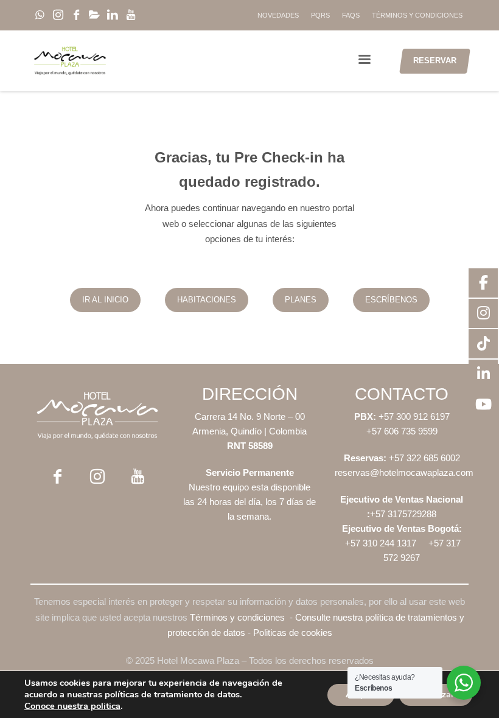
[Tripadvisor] (149, 15)
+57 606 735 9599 (402, 431)
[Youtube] (131, 15)
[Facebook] (76, 15)
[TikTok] (94, 15)
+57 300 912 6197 (414, 416)
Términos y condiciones (237, 617)
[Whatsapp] (39, 15)
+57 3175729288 (403, 514)
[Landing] (97, 415)
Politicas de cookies (292, 632)
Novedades (278, 15)
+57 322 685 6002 (423, 458)
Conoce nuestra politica (72, 705)
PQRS (320, 15)
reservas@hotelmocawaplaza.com (404, 472)
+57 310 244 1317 (380, 543)
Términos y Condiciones (417, 15)
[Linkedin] (112, 15)
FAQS (351, 15)
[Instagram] (58, 15)
